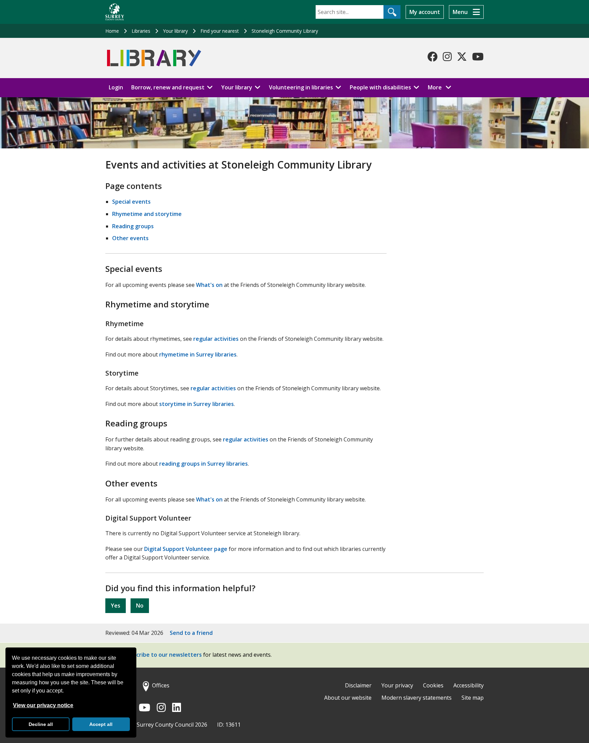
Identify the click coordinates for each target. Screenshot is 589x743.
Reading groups (133, 226)
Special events (131, 201)
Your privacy (397, 685)
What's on (209, 285)
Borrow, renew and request (168, 87)
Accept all (100, 724)
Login (116, 87)
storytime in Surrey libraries (196, 404)
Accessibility (468, 685)
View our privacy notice (43, 705)
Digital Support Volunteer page (185, 549)
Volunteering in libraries (301, 87)
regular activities (216, 339)
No (140, 605)
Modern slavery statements (416, 697)
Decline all (41, 724)
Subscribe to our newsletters (163, 655)
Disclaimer (358, 685)
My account (424, 12)
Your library (175, 31)
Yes (115, 605)
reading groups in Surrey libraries (203, 463)
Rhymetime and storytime (147, 214)
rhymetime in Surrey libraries (198, 354)
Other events (130, 238)
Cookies (433, 685)
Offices (160, 685)
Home (112, 31)
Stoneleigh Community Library (285, 31)
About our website (348, 697)
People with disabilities (380, 87)
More (441, 87)
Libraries (141, 31)
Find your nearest (219, 31)
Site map (473, 697)
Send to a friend (191, 633)
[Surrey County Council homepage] (114, 11)
